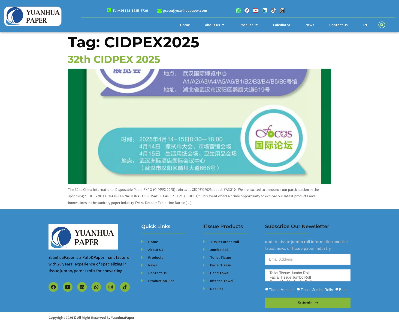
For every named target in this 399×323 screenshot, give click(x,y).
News (309, 24)
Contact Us (338, 24)
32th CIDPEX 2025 (114, 59)
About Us (212, 24)
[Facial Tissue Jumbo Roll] (307, 277)
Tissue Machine (282, 290)
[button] (381, 24)
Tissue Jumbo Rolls (317, 290)
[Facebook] (247, 10)
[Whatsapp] (238, 10)
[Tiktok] (273, 10)
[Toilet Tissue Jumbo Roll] (307, 273)
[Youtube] (255, 10)
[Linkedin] (264, 10)
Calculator (281, 24)
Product (246, 24)
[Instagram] (282, 10)
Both (343, 290)
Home (185, 24)
